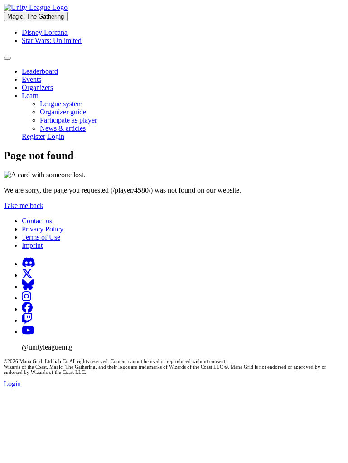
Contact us (37, 221)
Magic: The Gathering (35, 16)
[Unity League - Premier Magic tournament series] (36, 7)
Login (55, 136)
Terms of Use (41, 237)
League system (61, 104)
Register (33, 136)
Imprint (32, 245)
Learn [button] (30, 95)
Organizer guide (63, 112)
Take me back (24, 205)
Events (31, 79)
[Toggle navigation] (7, 58)
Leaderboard (40, 71)
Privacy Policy (42, 229)
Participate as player (68, 120)
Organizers (37, 87)
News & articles (63, 128)
